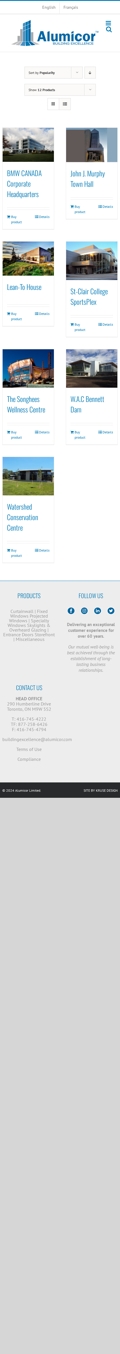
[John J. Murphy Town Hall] (91, 145)
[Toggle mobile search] (109, 29)
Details (44, 217)
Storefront (45, 634)
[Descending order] (90, 73)
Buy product (16, 219)
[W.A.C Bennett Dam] (91, 368)
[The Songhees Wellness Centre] (28, 368)
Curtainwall (21, 611)
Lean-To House (24, 286)
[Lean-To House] (28, 258)
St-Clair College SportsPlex (89, 296)
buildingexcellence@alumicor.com (37, 739)
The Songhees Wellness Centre (26, 404)
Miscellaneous (30, 639)
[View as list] (64, 104)
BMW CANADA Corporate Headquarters (24, 183)
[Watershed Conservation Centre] (28, 476)
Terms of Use (29, 749)
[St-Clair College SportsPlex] (91, 261)
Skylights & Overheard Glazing (29, 627)
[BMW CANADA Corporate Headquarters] (28, 145)
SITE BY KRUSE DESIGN (101, 790)
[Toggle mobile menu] (109, 23)
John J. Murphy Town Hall (87, 178)
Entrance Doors (18, 634)
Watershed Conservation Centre (22, 517)
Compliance (29, 759)
